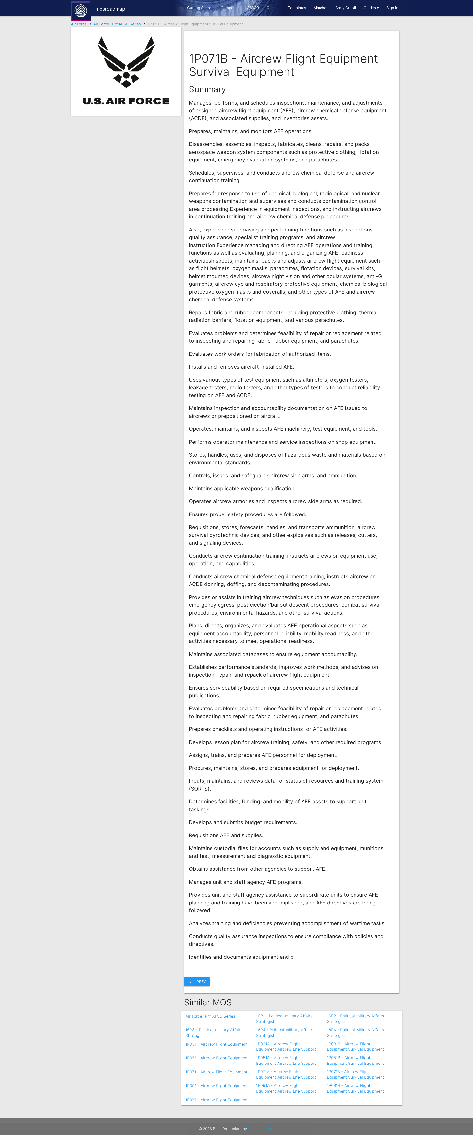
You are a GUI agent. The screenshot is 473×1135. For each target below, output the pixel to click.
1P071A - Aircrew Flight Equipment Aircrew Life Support (286, 1072)
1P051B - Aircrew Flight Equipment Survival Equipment (355, 1058)
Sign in (392, 7)
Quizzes (274, 7)
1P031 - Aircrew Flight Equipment (217, 1044)
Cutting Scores (200, 7)
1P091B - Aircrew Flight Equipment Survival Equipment (355, 1085)
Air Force (79, 24)
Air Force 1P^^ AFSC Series (117, 24)
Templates (297, 7)
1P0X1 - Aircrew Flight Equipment (217, 1099)
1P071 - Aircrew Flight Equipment (216, 1071)
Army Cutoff (345, 7)
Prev (197, 981)
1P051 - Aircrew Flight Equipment (217, 1057)
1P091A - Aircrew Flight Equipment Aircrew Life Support (286, 1085)
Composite (230, 7)
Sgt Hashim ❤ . (261, 1128)
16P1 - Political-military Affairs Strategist (284, 1016)
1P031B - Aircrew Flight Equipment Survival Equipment (355, 1044)
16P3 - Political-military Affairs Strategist (214, 1030)
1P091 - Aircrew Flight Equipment (217, 1085)
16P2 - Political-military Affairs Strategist (355, 1016)
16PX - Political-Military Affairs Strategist (355, 1030)
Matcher (321, 7)
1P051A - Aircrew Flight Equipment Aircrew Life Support (286, 1058)
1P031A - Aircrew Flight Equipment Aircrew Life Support (286, 1044)
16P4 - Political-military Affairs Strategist (284, 1030)
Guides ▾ (371, 7)
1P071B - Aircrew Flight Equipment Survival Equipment (355, 1072)
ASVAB (253, 7)
